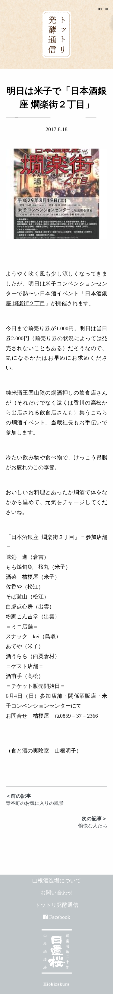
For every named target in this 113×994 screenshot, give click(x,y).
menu (103, 8)
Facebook (59, 917)
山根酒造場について (56, 881)
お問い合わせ (56, 893)
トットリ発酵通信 (56, 905)
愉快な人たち (92, 822)
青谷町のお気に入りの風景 (35, 799)
